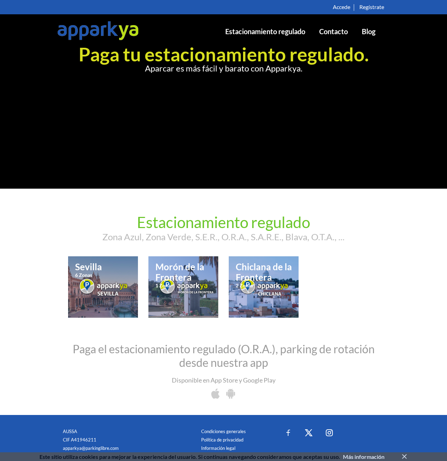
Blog (368, 31)
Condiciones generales (223, 431)
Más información (363, 456)
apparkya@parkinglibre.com (91, 448)
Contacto (333, 31)
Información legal (218, 448)
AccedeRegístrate (358, 6)
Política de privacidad (222, 440)
